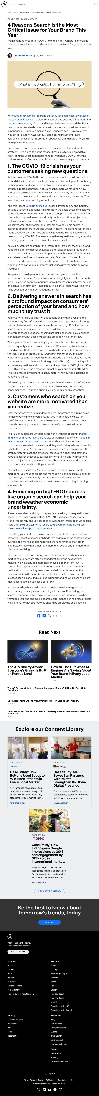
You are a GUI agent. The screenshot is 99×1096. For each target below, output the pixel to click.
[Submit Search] (95, 4)
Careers (10, 969)
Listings (54, 969)
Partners (11, 978)
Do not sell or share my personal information (49, 1084)
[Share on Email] (55, 616)
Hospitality (12, 1036)
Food (9, 1032)
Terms (40, 1080)
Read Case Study (17, 803)
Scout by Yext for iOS (60, 1006)
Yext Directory (13, 990)
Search (54, 990)
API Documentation (59, 1061)
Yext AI (54, 1002)
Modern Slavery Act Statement (20, 994)
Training (54, 1057)
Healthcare (12, 1024)
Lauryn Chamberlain (23, 55)
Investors (11, 982)
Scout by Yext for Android (62, 1010)
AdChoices (50, 1080)
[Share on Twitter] (49, 616)
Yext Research (57, 1040)
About (10, 965)
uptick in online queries (39, 205)
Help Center (56, 1053)
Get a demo (18, 952)
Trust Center (56, 1036)
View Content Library (49, 891)
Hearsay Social (57, 994)
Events (54, 1032)
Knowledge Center (59, 1044)
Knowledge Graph (59, 973)
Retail (9, 1028)
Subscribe (49, 922)
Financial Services (15, 1019)
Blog (53, 1019)
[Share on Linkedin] (44, 616)
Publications (56, 1024)
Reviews (54, 978)
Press (9, 973)
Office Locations (14, 986)
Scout (53, 965)
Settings (71, 1080)
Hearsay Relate (57, 998)
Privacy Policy (29, 1080)
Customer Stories (58, 1028)
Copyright (62, 1080)
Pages (53, 986)
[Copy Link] (60, 616)
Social (53, 982)
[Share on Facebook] (39, 616)
